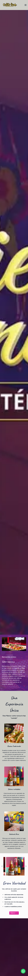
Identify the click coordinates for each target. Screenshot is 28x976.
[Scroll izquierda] (2, 866)
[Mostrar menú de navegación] (25, 5)
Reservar (13, 913)
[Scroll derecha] (26, 866)
